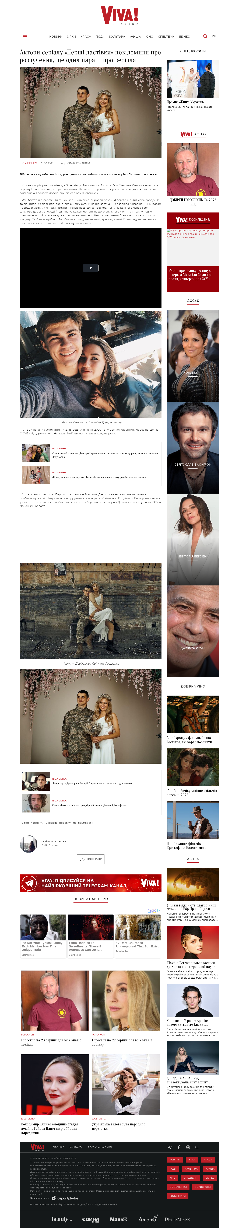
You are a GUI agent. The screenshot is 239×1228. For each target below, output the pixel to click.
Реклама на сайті (100, 1147)
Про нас (58, 1147)
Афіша (193, 859)
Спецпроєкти (193, 51)
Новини (175, 1159)
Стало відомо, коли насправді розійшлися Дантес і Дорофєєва (89, 805)
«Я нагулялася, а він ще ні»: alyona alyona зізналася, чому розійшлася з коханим (99, 477)
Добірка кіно (193, 686)
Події (173, 1168)
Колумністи (178, 1196)
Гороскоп (27, 1035)
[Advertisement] (90, 535)
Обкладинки (178, 1187)
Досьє (193, 300)
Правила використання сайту (46, 1205)
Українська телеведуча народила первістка (118, 1126)
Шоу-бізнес (28, 163)
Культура (191, 1168)
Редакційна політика (106, 1205)
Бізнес (210, 1178)
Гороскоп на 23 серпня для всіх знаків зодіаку (51, 1042)
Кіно (172, 1178)
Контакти (76, 1147)
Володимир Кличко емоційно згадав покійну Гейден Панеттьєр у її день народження (50, 1128)
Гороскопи (203, 1187)
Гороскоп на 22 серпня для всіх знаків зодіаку (122, 1042)
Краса (208, 1159)
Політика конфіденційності (78, 1205)
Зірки (191, 1159)
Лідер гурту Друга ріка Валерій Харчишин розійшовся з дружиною (92, 783)
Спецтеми (190, 1178)
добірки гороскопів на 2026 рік (193, 202)
